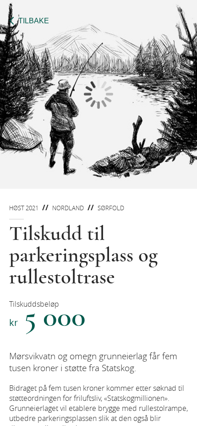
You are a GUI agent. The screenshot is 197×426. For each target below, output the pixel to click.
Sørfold (111, 208)
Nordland (68, 208)
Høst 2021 (23, 208)
